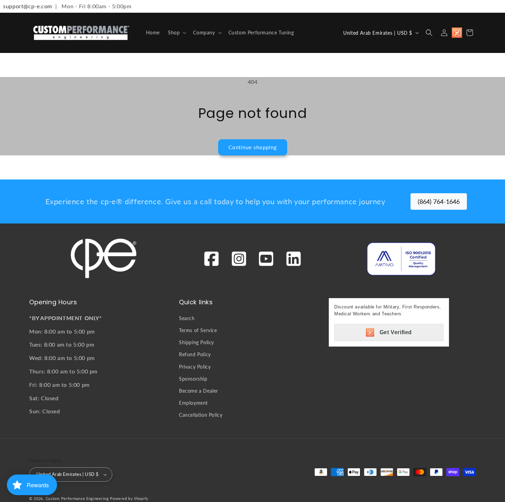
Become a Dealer (198, 391)
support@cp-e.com (26, 6)
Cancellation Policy (200, 415)
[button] (176, 32)
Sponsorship (193, 379)
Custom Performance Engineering (77, 498)
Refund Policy (195, 354)
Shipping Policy (196, 342)
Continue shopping (252, 147)
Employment (193, 403)
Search (187, 318)
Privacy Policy (195, 367)
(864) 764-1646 (439, 201)
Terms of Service (198, 330)
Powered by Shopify (129, 498)
